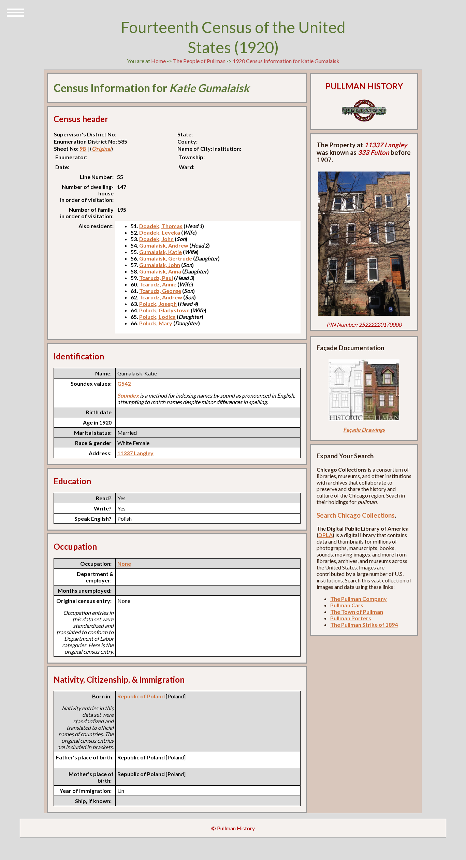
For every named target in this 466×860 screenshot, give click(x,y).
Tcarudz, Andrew (160, 297)
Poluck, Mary (155, 323)
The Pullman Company (358, 598)
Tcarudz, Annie (157, 284)
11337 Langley (135, 453)
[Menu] (15, 11)
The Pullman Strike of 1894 (364, 624)
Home (158, 61)
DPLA (325, 535)
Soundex (128, 395)
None (124, 563)
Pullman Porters (350, 618)
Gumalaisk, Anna (160, 271)
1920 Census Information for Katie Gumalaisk (286, 61)
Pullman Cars (346, 605)
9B (82, 148)
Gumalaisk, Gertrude (165, 258)
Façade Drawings (364, 429)
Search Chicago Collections (356, 515)
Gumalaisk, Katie (160, 252)
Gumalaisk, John (159, 265)
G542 (124, 383)
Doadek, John (156, 239)
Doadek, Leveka (159, 232)
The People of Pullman (199, 61)
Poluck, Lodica (157, 316)
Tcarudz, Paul (156, 278)
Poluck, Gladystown (164, 310)
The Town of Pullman (356, 611)
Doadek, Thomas (161, 226)
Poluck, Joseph (158, 303)
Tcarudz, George (160, 290)
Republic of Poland (141, 696)
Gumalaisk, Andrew (163, 245)
